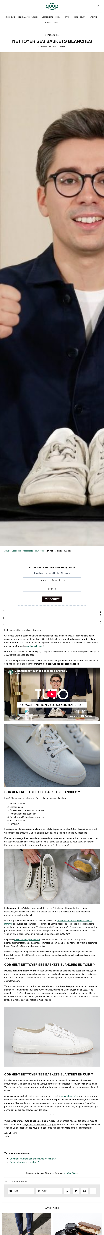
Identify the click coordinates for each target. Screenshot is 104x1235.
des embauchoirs (69, 1096)
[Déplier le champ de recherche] (98, 6)
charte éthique (70, 1172)
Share (16, 1191)
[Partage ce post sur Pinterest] (67, 1191)
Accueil (7, 551)
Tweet (44, 1191)
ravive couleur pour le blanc (27, 939)
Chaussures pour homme (20, 1181)
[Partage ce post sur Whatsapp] (84, 1191)
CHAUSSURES (52, 34)
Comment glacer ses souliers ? (24, 1161)
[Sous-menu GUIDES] (50, 22)
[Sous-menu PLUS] (58, 22)
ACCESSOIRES (28, 551)
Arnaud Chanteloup (48, 46)
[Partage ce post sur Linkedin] (76, 1191)
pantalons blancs (34, 645)
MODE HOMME (17, 551)
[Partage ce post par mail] (93, 1191)
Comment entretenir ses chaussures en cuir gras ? (33, 1158)
